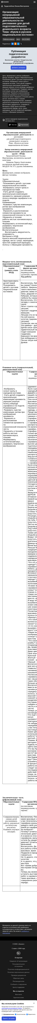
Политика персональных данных (18, 972)
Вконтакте (18, 994)
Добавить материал (18, 67)
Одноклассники (18, 997)
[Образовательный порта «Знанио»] (5, 2)
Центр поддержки (18, 987)
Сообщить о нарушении (18, 984)
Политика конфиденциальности (18, 969)
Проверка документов (18, 975)
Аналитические (21, 1014)
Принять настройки (9, 1018)
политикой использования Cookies (12, 1008)
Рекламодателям (18, 981)
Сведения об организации (18, 961)
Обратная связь (18, 978)
